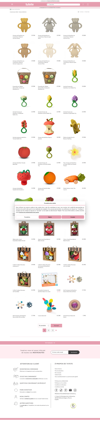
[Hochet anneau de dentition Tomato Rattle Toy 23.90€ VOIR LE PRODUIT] (24, 127)
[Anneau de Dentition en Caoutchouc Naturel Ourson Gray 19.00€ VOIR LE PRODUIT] (75, 25)
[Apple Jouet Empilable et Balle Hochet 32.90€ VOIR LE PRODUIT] (49, 229)
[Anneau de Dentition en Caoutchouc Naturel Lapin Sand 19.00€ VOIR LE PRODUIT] (75, 50)
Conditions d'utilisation (60, 384)
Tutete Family (58, 374)
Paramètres (27, 217)
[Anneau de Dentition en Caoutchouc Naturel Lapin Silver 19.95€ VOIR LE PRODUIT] (49, 25)
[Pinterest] (65, 390)
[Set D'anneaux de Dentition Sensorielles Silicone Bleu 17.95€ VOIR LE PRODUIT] (24, 305)
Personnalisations (59, 370)
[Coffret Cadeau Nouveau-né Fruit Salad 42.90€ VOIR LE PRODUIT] (75, 254)
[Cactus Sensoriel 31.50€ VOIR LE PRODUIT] (49, 305)
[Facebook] (56, 390)
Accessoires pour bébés (14, 11)
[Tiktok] (61, 390)
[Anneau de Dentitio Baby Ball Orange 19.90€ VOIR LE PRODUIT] (49, 178)
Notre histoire (58, 368)
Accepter (73, 217)
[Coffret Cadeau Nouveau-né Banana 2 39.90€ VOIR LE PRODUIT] (24, 254)
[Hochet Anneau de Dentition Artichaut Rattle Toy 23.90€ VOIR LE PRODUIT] (49, 152)
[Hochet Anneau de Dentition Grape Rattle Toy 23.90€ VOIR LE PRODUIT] (75, 101)
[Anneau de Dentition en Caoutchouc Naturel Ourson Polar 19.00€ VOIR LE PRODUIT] (49, 50)
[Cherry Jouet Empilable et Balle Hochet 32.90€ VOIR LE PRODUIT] (75, 229)
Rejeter (50, 217)
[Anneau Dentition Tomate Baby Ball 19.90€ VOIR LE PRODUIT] (24, 152)
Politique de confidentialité (61, 381)
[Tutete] (34, 4)
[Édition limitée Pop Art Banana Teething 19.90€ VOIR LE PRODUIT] (75, 127)
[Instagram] (75, 390)
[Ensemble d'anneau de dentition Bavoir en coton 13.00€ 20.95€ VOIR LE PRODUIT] (49, 280)
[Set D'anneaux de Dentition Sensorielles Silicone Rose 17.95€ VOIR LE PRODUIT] (75, 280)
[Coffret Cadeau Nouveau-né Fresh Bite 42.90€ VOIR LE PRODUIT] (24, 280)
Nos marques (58, 372)
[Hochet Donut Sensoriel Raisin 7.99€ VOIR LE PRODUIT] (75, 305)
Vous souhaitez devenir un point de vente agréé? (66, 376)
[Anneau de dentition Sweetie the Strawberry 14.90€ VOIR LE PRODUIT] (24, 178)
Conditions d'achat (59, 386)
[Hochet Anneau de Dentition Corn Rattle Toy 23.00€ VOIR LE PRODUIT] (75, 76)
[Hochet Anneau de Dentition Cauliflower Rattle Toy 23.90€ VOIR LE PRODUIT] (24, 101)
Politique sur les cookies (60, 382)
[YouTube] (70, 390)
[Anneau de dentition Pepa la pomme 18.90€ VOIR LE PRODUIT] (49, 127)
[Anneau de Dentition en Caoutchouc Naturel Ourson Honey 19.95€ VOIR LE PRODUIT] (24, 25)
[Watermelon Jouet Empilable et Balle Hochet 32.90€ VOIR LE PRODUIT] (24, 229)
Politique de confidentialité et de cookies (29, 212)
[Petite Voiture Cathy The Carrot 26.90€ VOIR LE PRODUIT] (75, 178)
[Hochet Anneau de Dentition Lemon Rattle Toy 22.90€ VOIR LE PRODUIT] (49, 101)
